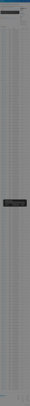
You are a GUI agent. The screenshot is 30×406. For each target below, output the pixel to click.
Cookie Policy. (23, 203)
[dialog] (15, 203)
